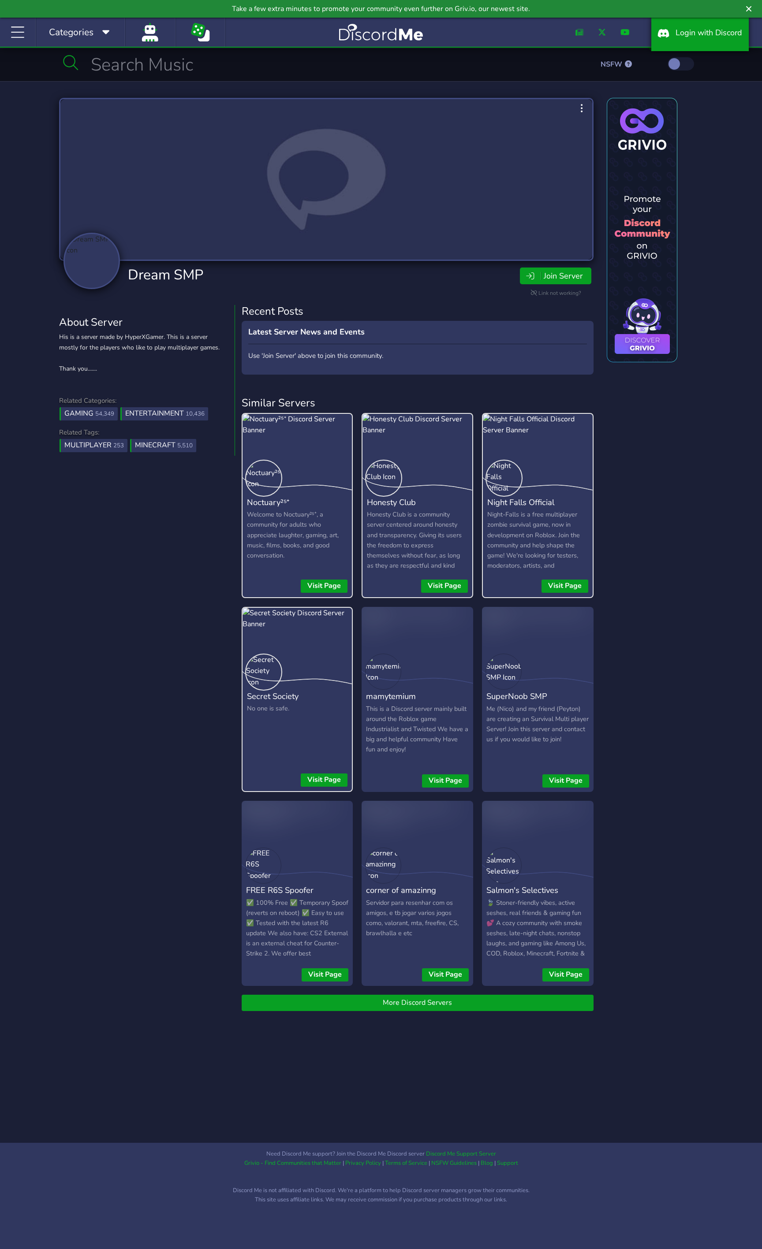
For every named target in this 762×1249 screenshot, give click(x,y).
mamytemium (391, 696)
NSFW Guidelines (454, 1163)
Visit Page (324, 586)
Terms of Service (406, 1163)
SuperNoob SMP (516, 696)
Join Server (563, 276)
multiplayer (94, 445)
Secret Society (273, 696)
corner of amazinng (401, 890)
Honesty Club (391, 502)
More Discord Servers (417, 1002)
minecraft (164, 445)
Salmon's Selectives (522, 890)
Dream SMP (165, 274)
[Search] (70, 62)
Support (507, 1163)
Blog (487, 1163)
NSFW (612, 64)
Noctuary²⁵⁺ (268, 502)
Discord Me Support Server (461, 1154)
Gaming (89, 413)
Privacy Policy (363, 1163)
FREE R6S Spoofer (280, 890)
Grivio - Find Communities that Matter (292, 1163)
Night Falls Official (520, 502)
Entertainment (165, 413)
